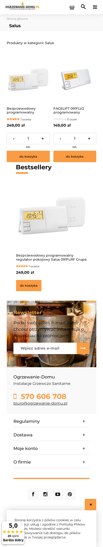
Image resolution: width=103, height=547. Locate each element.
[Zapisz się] (83, 348)
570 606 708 (42, 396)
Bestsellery (34, 167)
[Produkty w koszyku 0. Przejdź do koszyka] (72, 7)
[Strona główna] (22, 7)
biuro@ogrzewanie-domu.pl (40, 403)
